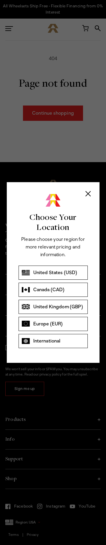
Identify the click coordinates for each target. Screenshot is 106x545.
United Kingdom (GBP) (58, 306)
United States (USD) (55, 272)
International (47, 341)
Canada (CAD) (49, 289)
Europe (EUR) (48, 324)
